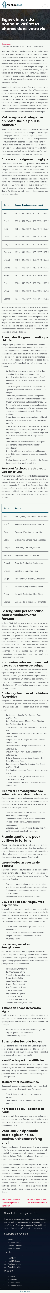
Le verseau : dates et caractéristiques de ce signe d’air (11, 1203)
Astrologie (7, 44)
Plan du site (25, 1291)
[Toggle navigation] (45, 5)
